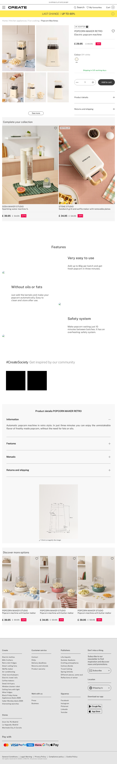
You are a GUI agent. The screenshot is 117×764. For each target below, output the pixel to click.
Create (5, 650)
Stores (5, 715)
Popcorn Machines (49, 21)
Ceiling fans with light (11, 689)
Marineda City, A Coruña (12, 728)
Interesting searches (10, 704)
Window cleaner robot (11, 687)
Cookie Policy (71, 757)
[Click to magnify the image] (58, 511)
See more (36, 113)
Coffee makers (8, 681)
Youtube (64, 712)
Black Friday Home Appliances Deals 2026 (11, 696)
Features (11, 443)
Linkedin (64, 709)
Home (5, 21)
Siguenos (65, 694)
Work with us (37, 694)
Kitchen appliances (18, 21)
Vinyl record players (10, 675)
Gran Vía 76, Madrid (10, 722)
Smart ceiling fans (9, 666)
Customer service (39, 650)
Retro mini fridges (9, 663)
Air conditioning (8, 672)
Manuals (10, 456)
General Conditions (10, 757)
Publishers (65, 650)
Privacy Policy (40, 757)
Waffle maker (7, 669)
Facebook (65, 700)
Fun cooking (34, 21)
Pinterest (64, 706)
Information (12, 419)
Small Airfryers (8, 684)
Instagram (65, 703)
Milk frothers (7, 660)
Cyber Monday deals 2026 (12, 701)
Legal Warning (26, 757)
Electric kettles (8, 657)
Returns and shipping (17, 470)
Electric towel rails (10, 678)
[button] (15, 380)
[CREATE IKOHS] (17, 7)
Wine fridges (7, 692)
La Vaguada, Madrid (10, 725)
